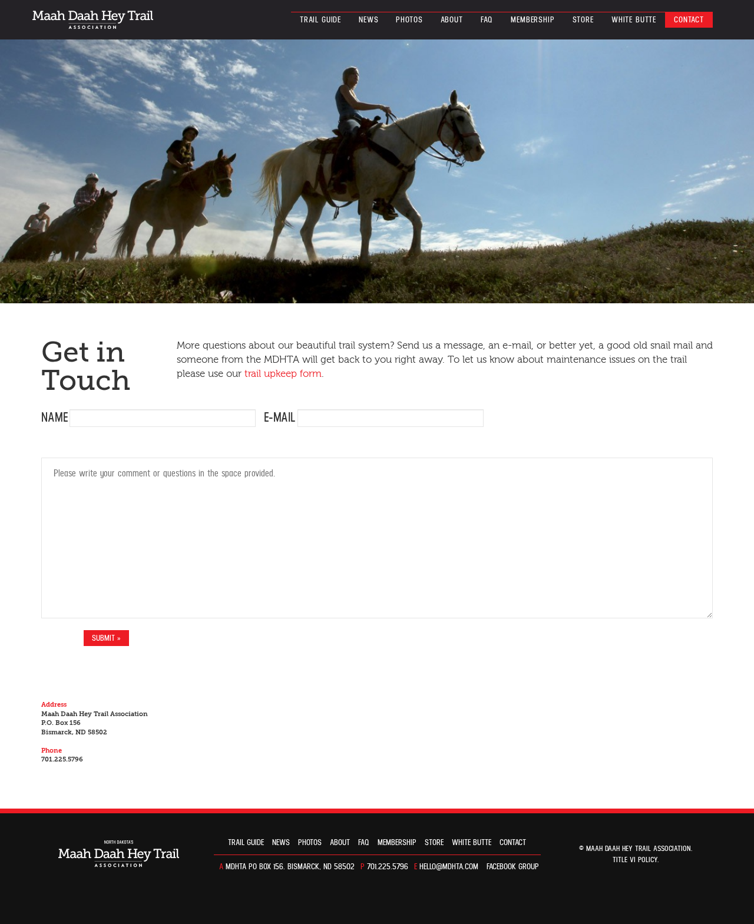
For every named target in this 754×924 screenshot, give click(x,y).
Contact (689, 20)
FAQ (487, 20)
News (368, 20)
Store (583, 20)
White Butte (633, 20)
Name (54, 417)
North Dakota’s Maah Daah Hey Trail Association (92, 20)
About (452, 20)
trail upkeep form (283, 373)
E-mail (280, 417)
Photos (409, 20)
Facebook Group (513, 867)
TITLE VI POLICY (635, 860)
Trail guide (320, 20)
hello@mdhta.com (448, 867)
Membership (532, 20)
